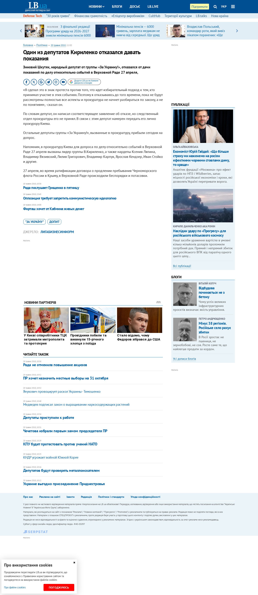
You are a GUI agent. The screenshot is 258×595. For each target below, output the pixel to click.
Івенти (71, 496)
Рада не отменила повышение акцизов (55, 364)
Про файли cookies (15, 587)
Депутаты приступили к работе (48, 417)
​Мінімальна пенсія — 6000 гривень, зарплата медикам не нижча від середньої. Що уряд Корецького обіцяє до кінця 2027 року (138, 35)
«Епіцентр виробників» (127, 16)
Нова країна (219, 16)
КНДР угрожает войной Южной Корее (50, 457)
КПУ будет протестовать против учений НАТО (60, 444)
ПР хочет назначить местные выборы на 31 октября (65, 378)
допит (54, 222)
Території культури (178, 16)
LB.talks (201, 16)
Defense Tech (32, 16)
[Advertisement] (93, 267)
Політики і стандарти (111, 496)
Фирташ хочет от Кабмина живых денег (53, 208)
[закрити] (74, 562)
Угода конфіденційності (145, 496)
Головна (28, 45)
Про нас (28, 496)
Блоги (117, 6)
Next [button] (237, 31)
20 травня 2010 (58, 45)
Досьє (135, 6)
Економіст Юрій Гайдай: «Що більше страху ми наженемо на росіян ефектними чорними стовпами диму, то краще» (201, 158)
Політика (41, 45)
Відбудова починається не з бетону (212, 292)
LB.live (153, 6)
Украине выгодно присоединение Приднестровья (64, 483)
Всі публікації (182, 266)
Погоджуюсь (59, 587)
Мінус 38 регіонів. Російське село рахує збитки (215, 328)
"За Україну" (34, 222)
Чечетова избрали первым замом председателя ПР (65, 430)
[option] (58, 31)
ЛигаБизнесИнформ (57, 232)
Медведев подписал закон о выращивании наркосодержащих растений (76, 404)
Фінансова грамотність (90, 16)
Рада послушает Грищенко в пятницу (51, 187)
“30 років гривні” (58, 16)
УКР (224, 6)
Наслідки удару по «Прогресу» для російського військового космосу (199, 233)
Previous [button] (21, 31)
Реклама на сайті (49, 496)
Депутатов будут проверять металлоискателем (61, 470)
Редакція (86, 496)
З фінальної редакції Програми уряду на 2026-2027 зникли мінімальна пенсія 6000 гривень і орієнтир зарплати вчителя (68, 35)
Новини (95, 6)
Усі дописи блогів (184, 359)
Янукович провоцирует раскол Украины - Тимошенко (62, 391)
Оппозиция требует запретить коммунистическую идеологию (69, 198)
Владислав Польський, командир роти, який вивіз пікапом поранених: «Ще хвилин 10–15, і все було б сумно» (206, 35)
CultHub (154, 16)
